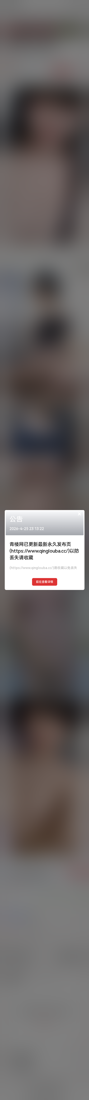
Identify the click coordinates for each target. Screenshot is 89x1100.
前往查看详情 (44, 582)
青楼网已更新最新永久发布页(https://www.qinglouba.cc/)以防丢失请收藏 (44, 550)
